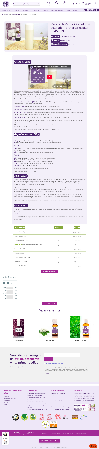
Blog (5, 404)
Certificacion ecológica (10, 398)
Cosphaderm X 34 (24, 158)
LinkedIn (95, 10)
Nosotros (6, 396)
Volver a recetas (50, 304)
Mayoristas (30, 400)
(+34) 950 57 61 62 (56, 410)
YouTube (87, 10)
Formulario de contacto (56, 398)
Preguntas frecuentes (80, 433)
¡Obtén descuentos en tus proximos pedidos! (36, 406)
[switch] (5, 443)
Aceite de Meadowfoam (51, 149)
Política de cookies (55, 433)
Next (93, 325)
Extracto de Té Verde (23, 160)
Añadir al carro (50, 271)
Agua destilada (23, 141)
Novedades (7, 400)
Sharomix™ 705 (23, 163)
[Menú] (8, 432)
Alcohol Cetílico (23, 152)
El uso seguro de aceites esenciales (36, 393)
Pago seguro (43, 433)
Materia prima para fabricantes (35, 402)
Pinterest (90, 10)
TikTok (98, 10)
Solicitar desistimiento (49, 441)
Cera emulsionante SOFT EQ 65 (26, 143)
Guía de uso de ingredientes (34, 395)
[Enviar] (39, 3)
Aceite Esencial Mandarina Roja (30, 165)
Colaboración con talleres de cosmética (37, 404)
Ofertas (6, 402)
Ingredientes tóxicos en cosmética (36, 397)
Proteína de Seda (22, 162)
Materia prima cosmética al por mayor (37, 409)
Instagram (92, 10)
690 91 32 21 (65, 410)
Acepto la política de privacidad (54, 363)
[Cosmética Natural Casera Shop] (6, 4)
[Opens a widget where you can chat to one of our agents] (93, 446)
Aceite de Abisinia (23, 149)
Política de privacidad (67, 433)
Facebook (85, 10)
